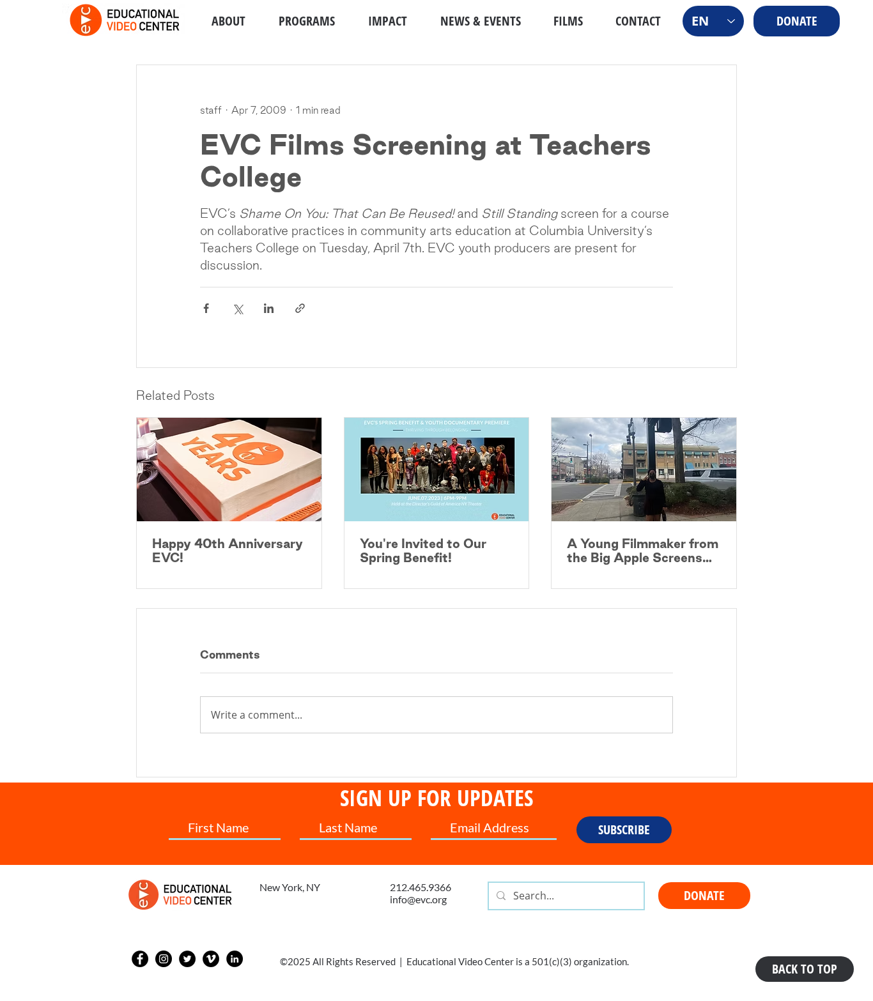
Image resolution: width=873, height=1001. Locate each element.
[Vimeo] (211, 959)
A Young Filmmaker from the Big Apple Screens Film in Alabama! (642, 551)
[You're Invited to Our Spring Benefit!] (436, 469)
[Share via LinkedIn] (269, 308)
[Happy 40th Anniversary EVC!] (229, 469)
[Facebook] (140, 959)
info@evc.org (418, 899)
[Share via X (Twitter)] (237, 308)
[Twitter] (187, 959)
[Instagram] (163, 959)
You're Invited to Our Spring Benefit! (423, 551)
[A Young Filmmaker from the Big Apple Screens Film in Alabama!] (644, 469)
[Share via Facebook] (206, 308)
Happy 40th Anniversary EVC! (227, 551)
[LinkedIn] (234, 959)
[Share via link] (300, 308)
